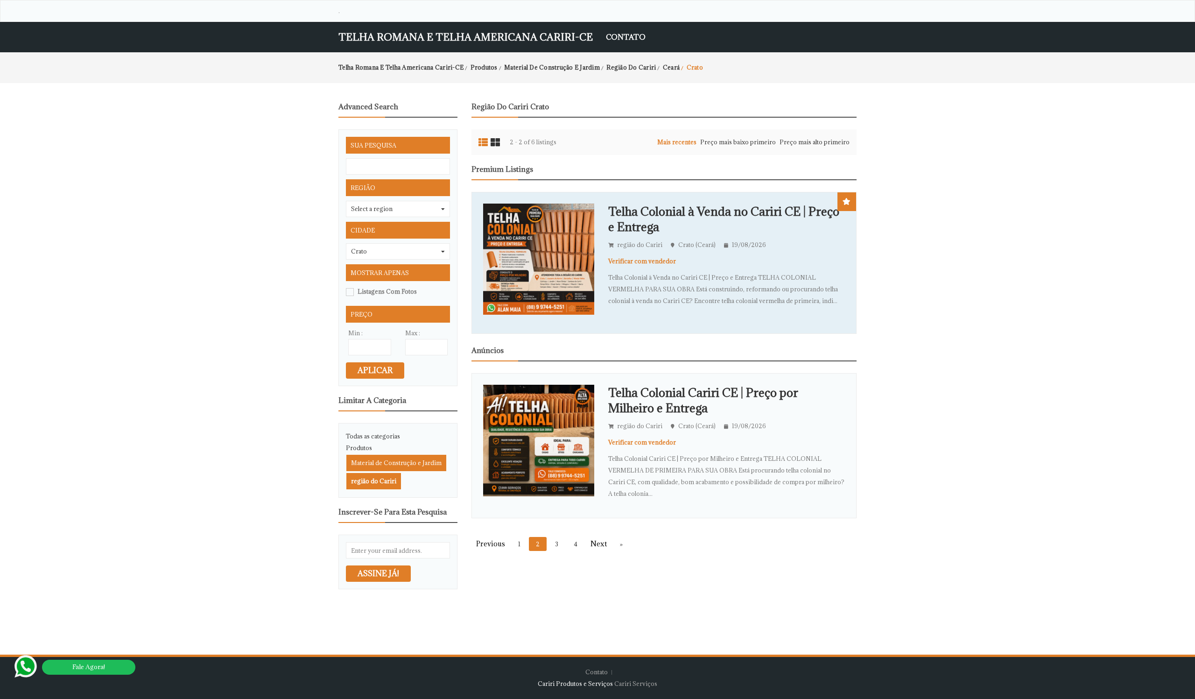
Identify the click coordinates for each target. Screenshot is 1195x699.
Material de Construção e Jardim (396, 462)
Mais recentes (676, 142)
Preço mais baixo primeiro (738, 142)
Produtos (359, 448)
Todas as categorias (373, 436)
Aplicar (375, 370)
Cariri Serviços (635, 683)
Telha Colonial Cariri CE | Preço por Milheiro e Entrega (703, 400)
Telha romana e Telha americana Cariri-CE (465, 37)
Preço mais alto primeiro (815, 142)
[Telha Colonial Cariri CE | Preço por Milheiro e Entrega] (538, 440)
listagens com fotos (387, 291)
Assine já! (378, 573)
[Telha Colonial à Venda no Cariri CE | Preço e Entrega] (538, 258)
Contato (626, 37)
